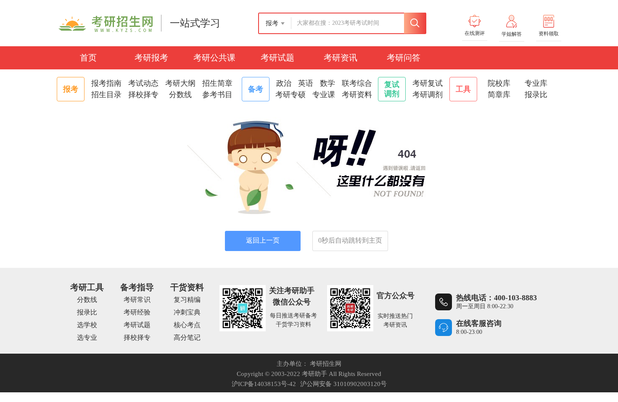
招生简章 (217, 83)
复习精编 (187, 299)
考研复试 (427, 83)
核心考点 (187, 324)
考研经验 (137, 312)
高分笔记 (187, 337)
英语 (305, 83)
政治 (283, 83)
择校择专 (143, 94)
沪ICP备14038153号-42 (264, 384)
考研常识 (137, 299)
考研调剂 (427, 94)
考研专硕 (290, 94)
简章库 (499, 94)
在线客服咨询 (479, 323)
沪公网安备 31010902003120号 (343, 384)
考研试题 (277, 57)
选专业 (87, 337)
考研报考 (151, 57)
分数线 (180, 94)
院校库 (499, 83)
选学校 (87, 324)
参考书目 (217, 94)
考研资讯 (340, 57)
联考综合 (357, 83)
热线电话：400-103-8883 (496, 298)
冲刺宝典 (187, 312)
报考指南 (106, 83)
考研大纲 (180, 83)
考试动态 (143, 83)
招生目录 (106, 94)
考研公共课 (214, 57)
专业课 (323, 94)
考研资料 (357, 94)
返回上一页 (263, 240)
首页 (88, 57)
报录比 (536, 94)
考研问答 (403, 57)
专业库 (536, 83)
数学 (327, 83)
